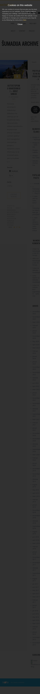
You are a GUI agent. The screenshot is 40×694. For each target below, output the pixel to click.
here (24, 20)
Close (20, 24)
